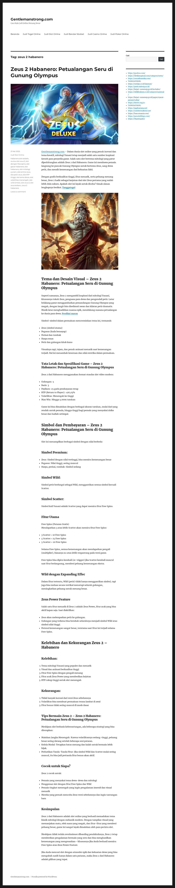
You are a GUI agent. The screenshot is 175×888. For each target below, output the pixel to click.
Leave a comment (18, 192)
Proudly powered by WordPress (44, 877)
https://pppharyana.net (137, 108)
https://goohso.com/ (136, 73)
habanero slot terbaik (20, 158)
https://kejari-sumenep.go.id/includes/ (144, 89)
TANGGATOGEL (134, 81)
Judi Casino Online (97, 34)
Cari (127, 56)
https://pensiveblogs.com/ (139, 116)
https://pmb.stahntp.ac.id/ (139, 87)
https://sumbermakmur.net (139, 111)
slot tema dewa (23, 177)
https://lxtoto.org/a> (136, 103)
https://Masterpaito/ (136, 119)
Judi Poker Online (119, 34)
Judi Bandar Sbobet (74, 34)
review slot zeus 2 (18, 161)
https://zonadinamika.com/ (139, 78)
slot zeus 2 (25, 183)
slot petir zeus (16, 175)
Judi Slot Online (52, 34)
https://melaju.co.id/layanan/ (140, 84)
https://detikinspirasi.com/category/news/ (145, 76)
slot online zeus (23, 172)
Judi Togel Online (31, 34)
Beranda (15, 34)
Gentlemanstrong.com (32, 19)
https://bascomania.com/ (138, 113)
